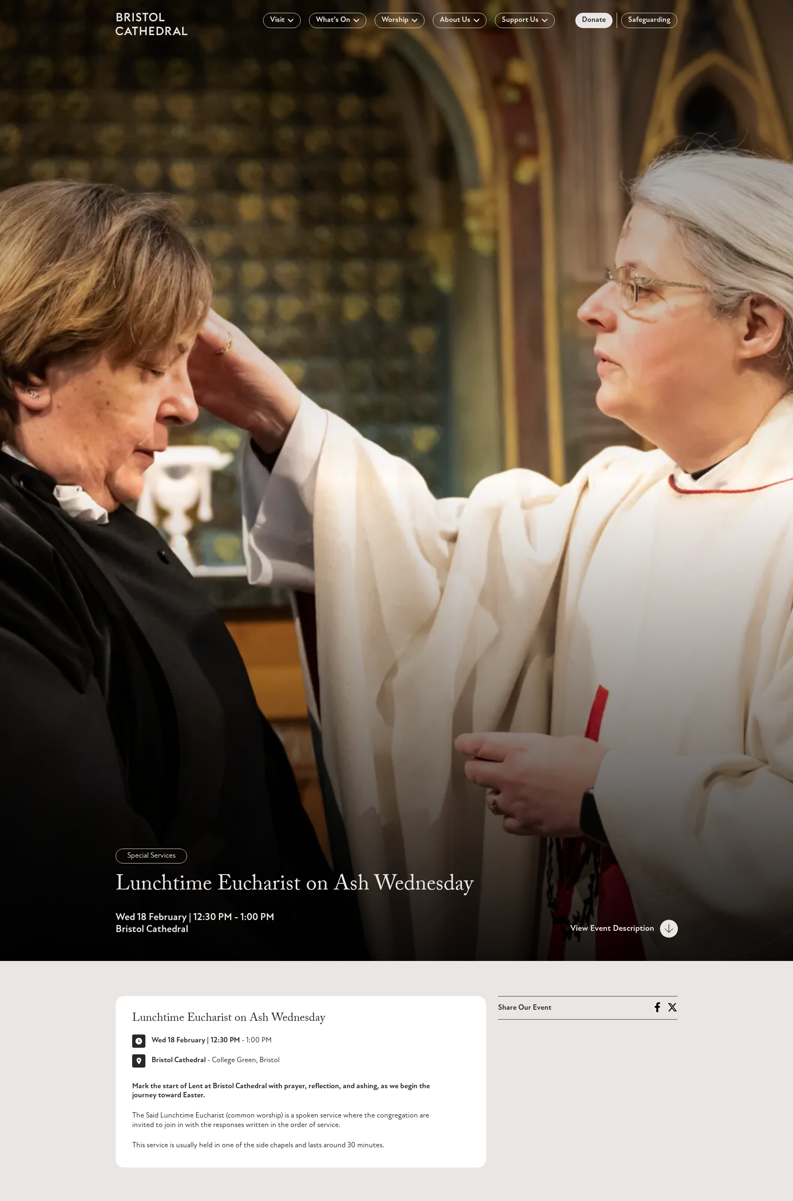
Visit (277, 20)
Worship (395, 20)
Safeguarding (649, 20)
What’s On (333, 20)
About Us (455, 20)
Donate (594, 20)
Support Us (520, 20)
